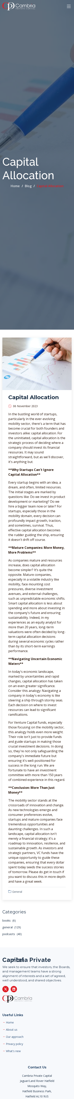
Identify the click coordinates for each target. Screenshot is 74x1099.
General (17, 892)
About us (11, 1029)
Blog (28, 186)
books (9, 920)
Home (15, 186)
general (11, 927)
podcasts (12, 934)
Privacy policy (14, 1044)
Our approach (14, 1036)
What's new (13, 1051)
